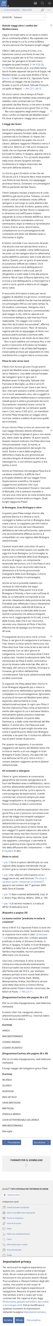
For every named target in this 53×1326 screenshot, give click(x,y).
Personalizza (33, 1320)
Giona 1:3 (8, 78)
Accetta (8, 1320)
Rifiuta (19, 1320)
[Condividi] (42, 10)
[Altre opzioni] (48, 10)
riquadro (8, 850)
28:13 (38, 88)
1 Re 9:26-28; (37, 64)
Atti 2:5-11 (27, 991)
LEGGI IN (7, 17)
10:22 (5, 68)
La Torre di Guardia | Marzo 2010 (18, 10)
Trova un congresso (12, 1218)
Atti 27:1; (30, 88)
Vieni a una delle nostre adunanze (18, 1213)
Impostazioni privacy (34, 1312)
